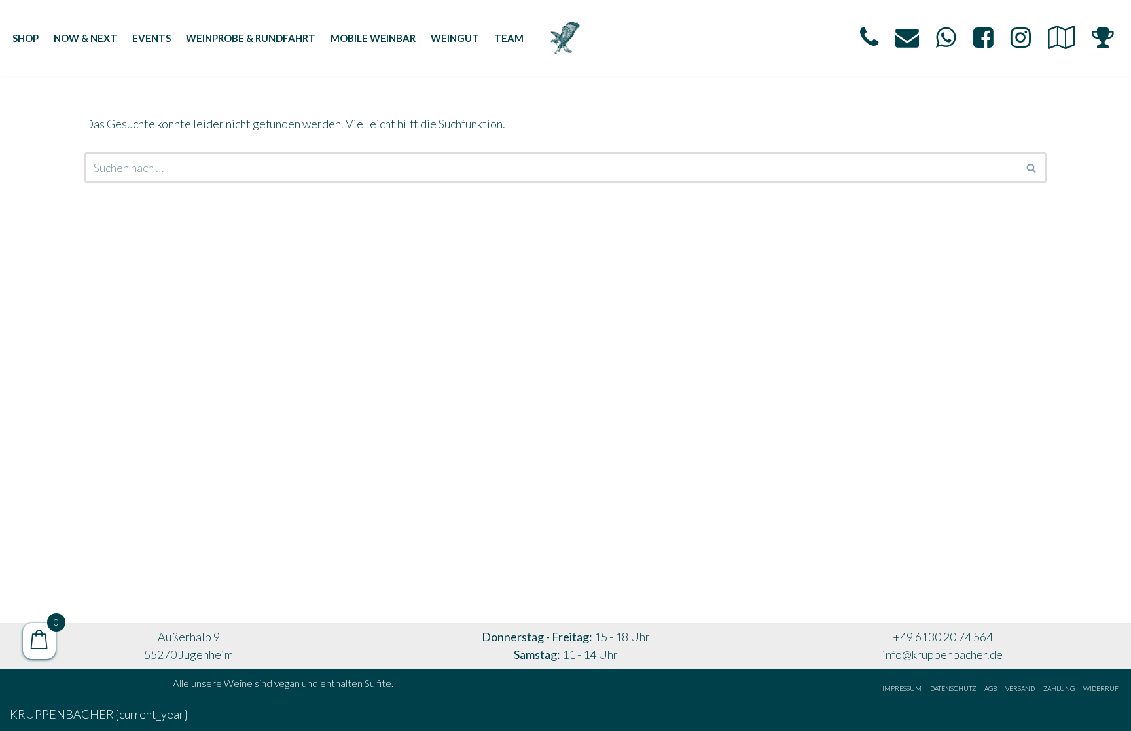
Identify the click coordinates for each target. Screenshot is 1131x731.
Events (151, 38)
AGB (990, 688)
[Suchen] (1032, 167)
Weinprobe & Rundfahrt (250, 38)
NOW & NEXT (85, 38)
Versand (1020, 688)
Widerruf (1101, 688)
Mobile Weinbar (373, 38)
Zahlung (1059, 688)
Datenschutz (953, 688)
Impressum (902, 688)
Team (509, 38)
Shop (25, 38)
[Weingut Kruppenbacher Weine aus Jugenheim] (565, 38)
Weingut (455, 38)
